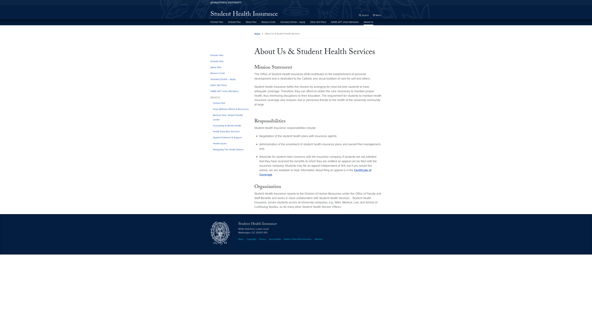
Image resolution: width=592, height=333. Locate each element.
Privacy (262, 239)
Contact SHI (219, 103)
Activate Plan (234, 22)
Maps (241, 239)
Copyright (251, 239)
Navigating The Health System (228, 149)
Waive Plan (251, 22)
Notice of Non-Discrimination (298, 239)
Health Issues (220, 143)
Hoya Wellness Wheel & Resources (231, 109)
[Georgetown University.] (226, 2)
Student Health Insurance (244, 15)
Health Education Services (226, 131)
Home (257, 33)
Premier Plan (216, 22)
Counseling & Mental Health (227, 125)
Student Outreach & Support (227, 137)
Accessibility (275, 239)
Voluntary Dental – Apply (292, 22)
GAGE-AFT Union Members (345, 22)
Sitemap (319, 239)
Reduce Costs (268, 22)
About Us (368, 22)
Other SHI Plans (318, 22)
